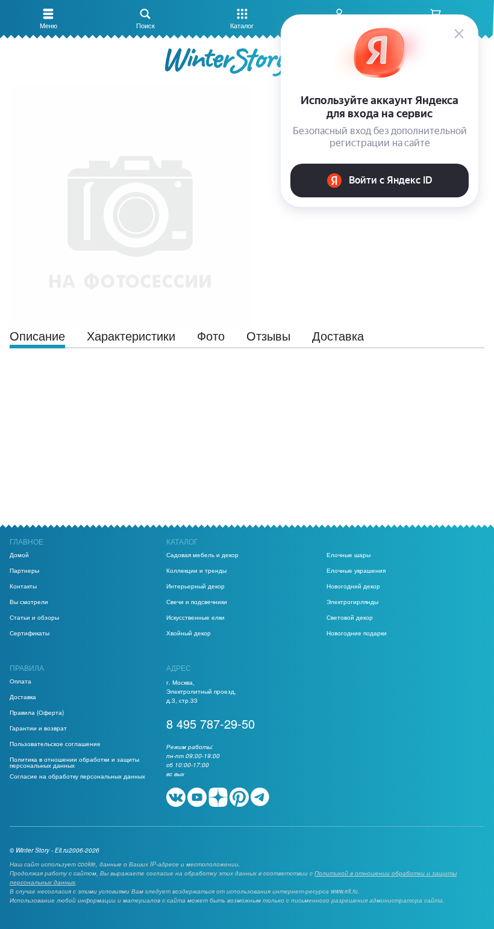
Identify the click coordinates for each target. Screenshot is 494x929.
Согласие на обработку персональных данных (77, 776)
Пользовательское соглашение (55, 744)
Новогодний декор (353, 586)
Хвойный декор (188, 633)
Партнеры (24, 570)
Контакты (23, 586)
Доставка (23, 697)
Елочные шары (348, 555)
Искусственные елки (195, 617)
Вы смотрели (29, 602)
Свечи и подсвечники (196, 602)
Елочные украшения (356, 570)
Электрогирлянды (352, 602)
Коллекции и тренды (196, 570)
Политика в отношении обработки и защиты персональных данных (74, 762)
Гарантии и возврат (38, 728)
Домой (19, 555)
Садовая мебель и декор (202, 555)
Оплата (20, 681)
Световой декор (350, 617)
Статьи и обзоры (34, 617)
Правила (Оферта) (37, 712)
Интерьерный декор (195, 586)
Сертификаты (29, 633)
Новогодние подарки (357, 633)
